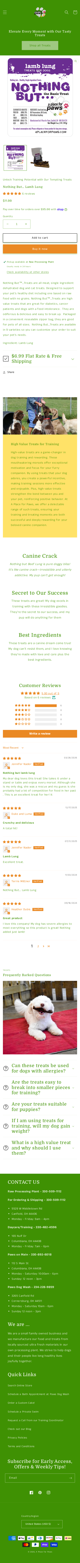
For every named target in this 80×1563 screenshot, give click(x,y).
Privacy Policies (17, 1438)
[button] (5, 12)
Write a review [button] (39, 733)
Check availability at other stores (28, 272)
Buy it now (40, 249)
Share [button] (10, 372)
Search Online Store (20, 1385)
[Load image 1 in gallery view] (15, 158)
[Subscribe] (70, 1478)
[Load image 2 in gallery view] (40, 158)
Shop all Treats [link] (40, 45)
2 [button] (38, 946)
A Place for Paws (44, 1551)
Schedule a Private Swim (23, 1412)
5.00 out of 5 (50, 693)
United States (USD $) (38, 1524)
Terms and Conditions (21, 1446)
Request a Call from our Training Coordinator (35, 1420)
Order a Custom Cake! (21, 1403)
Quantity (8, 216)
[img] (12, 758)
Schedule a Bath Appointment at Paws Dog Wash (38, 1394)
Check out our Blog (19, 1429)
